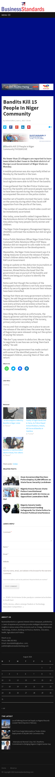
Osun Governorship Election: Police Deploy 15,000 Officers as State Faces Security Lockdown (36, 479)
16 (50, 680)
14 (34, 680)
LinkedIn (22, 127)
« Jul (3, 708)
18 (9, 686)
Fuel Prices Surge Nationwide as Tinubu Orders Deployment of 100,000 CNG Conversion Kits (28, 732)
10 (2, 680)
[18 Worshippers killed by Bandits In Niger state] (13, 413)
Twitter (4, 127)
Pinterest (28, 127)
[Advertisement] (27, 50)
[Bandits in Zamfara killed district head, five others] (13, 443)
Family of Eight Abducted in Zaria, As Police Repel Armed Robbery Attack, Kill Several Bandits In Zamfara (36, 425)
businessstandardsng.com (24, 772)
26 (18, 693)
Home (4, 768)
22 (42, 686)
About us (13, 768)
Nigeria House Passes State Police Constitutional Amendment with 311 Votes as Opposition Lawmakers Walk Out (26, 493)
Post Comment (11, 586)
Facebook (10, 127)
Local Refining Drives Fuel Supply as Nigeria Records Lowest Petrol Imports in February (30, 721)
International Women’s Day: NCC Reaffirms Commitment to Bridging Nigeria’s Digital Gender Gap (31, 743)
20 (26, 686)
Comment (7, 532)
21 (34, 686)
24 (2, 693)
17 (2, 686)
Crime (15, 464)
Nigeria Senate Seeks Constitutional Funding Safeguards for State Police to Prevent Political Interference (35, 509)
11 (9, 680)
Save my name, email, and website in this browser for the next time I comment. (27, 572)
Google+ (16, 127)
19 (18, 686)
